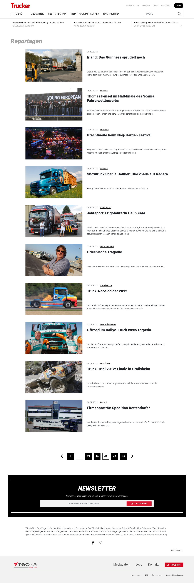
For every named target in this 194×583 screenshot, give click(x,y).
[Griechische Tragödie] (53, 260)
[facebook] (93, 542)
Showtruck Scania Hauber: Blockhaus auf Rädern (127, 174)
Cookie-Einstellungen (174, 575)
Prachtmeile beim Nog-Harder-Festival (119, 135)
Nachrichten (111, 13)
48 (114, 456)
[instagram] (100, 542)
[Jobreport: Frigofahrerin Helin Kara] (53, 221)
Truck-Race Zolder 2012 (107, 291)
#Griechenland (107, 246)
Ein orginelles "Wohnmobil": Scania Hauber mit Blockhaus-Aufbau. (117, 188)
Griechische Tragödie (104, 252)
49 (123, 456)
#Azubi (103, 402)
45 (88, 456)
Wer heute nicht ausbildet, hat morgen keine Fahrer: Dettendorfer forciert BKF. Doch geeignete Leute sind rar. (126, 424)
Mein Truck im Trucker (85, 13)
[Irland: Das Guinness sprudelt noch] (53, 65)
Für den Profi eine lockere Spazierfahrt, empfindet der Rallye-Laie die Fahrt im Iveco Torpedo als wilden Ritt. (125, 346)
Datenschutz (157, 575)
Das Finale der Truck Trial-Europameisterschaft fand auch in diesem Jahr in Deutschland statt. (122, 385)
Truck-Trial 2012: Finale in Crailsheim (118, 369)
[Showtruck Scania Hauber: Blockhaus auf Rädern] (53, 182)
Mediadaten (121, 564)
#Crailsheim (105, 363)
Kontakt (166, 5)
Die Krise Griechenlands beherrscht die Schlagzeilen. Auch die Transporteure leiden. (125, 266)
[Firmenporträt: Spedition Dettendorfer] (53, 416)
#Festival (104, 129)
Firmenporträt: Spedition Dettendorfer (118, 408)
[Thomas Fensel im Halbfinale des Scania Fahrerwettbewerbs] (53, 104)
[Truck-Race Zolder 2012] (53, 299)
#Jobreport (105, 207)
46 (97, 456)
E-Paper (146, 5)
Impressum (136, 575)
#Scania (104, 90)
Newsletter (132, 5)
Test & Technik (57, 13)
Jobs (155, 5)
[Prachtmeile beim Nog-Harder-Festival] (53, 143)
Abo (179, 5)
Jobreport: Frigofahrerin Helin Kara (116, 213)
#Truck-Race (106, 285)
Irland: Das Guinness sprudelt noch (116, 57)
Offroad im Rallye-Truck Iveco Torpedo (119, 330)
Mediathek (37, 13)
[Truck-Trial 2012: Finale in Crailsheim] (53, 377)
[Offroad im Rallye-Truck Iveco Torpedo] (53, 338)
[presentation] (181, 25)
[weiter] (132, 456)
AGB (146, 575)
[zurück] (62, 456)
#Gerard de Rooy (108, 324)
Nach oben (175, 550)
